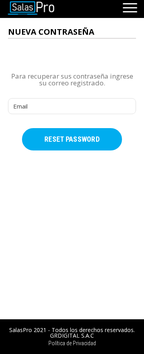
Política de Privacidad (72, 343)
